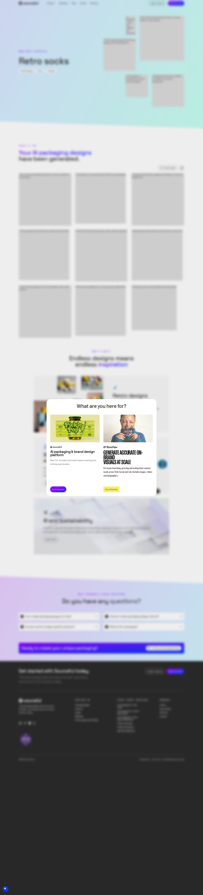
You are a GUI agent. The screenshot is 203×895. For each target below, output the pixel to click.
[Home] (28, 3)
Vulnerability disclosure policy (173, 759)
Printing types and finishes (86, 720)
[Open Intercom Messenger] (5, 889)
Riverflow (164, 712)
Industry (78, 709)
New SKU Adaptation (126, 731)
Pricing (163, 705)
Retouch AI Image (124, 723)
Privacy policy (145, 759)
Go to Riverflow (111, 489)
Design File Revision (125, 727)
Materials (79, 716)
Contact (163, 716)
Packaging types (82, 705)
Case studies (165, 709)
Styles (78, 712)
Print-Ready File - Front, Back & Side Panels (127, 718)
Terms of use (156, 759)
